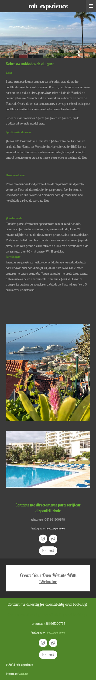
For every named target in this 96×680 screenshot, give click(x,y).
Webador (48, 581)
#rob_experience (55, 528)
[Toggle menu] (91, 6)
